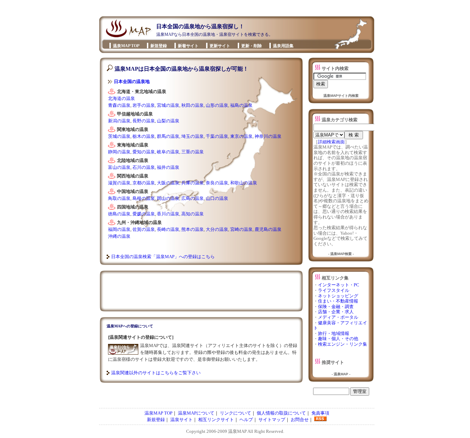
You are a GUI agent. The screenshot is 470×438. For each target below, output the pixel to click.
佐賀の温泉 (143, 229)
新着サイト (188, 45)
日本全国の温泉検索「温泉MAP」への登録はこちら (163, 256)
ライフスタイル (333, 290)
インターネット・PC (338, 284)
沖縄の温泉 (119, 236)
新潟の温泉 (119, 120)
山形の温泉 (217, 105)
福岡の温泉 (119, 229)
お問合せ (300, 419)
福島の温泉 (241, 105)
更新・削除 (251, 45)
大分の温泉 (217, 229)
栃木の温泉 (143, 136)
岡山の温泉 (168, 198)
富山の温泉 (119, 167)
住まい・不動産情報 (338, 301)
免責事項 (320, 413)
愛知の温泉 (143, 151)
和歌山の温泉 (243, 182)
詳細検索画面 (331, 141)
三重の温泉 (192, 151)
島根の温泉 (143, 198)
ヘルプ (246, 419)
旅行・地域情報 (333, 333)
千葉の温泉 (217, 136)
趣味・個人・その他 (338, 338)
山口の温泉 (217, 198)
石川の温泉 (143, 167)
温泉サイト (181, 419)
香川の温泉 (168, 213)
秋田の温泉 (192, 105)
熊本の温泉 (192, 229)
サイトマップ (271, 419)
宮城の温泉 (168, 105)
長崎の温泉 (168, 229)
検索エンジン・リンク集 (342, 344)
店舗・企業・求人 (336, 311)
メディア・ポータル (338, 317)
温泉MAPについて (196, 413)
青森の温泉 (119, 105)
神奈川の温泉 (268, 136)
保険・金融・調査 (336, 306)
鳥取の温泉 (119, 198)
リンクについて (235, 413)
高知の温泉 (192, 213)
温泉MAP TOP (126, 45)
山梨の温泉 (168, 120)
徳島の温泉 (119, 213)
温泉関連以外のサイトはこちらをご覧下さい (156, 372)
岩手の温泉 (143, 105)
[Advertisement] (233, 8)
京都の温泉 (143, 182)
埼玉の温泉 (192, 136)
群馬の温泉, (168, 136)
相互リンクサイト (216, 419)
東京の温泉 (241, 136)
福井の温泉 (168, 167)
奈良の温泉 (217, 182)
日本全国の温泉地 (132, 81)
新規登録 (158, 45)
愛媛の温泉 (143, 213)
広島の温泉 (192, 198)
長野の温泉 (143, 120)
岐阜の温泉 (168, 151)
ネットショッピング (338, 295)
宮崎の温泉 (241, 229)
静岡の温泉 (119, 151)
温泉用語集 (283, 45)
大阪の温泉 (168, 182)
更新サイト (220, 45)
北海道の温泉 (121, 98)
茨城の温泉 (119, 136)
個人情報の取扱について (281, 413)
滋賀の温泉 (119, 182)
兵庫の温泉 (192, 182)
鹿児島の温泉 (268, 229)
